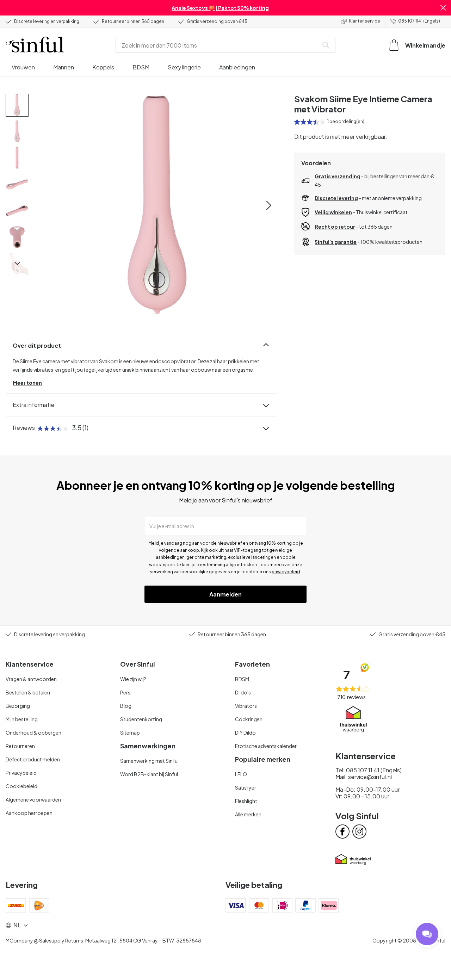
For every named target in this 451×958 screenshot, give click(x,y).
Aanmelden (225, 594)
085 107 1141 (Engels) (419, 21)
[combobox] (218, 45)
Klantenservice (364, 21)
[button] (443, 8)
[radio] (297, 122)
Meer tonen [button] (27, 382)
